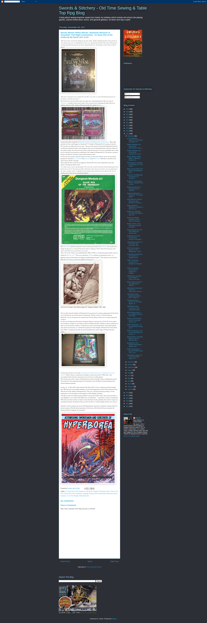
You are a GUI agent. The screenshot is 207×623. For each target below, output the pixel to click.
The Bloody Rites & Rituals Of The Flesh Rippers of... (134, 301)
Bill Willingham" (89, 259)
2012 (127, 403)
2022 (127, 120)
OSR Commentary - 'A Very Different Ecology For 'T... (135, 326)
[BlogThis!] (87, 488)
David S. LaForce (69, 259)
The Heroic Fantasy (85, 142)
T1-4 (68, 496)
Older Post (114, 561)
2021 (127, 122)
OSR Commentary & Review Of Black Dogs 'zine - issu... (135, 350)
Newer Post (65, 561)
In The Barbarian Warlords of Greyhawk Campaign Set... (135, 140)
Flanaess (104, 246)
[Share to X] (89, 488)
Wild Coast (96, 158)
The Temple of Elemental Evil (80, 496)
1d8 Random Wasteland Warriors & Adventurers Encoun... (135, 289)
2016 (127, 393)
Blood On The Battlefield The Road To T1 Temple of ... (134, 176)
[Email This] (85, 488)
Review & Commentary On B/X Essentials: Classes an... (134, 320)
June (129, 375)
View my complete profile (131, 436)
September (131, 367)
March (130, 384)
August (130, 370)
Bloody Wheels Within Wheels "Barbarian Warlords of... (134, 158)
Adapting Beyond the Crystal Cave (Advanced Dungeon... (135, 237)
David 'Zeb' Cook (69, 493)
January (130, 389)
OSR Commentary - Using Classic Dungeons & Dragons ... (134, 262)
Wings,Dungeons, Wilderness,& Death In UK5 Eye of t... (135, 207)
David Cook (70, 255)
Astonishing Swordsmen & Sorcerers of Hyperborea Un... (134, 255)
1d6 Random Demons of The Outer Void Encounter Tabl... (134, 243)
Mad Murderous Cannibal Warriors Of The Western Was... (135, 338)
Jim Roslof (77, 259)
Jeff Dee (91, 255)
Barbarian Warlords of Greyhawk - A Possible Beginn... (135, 194)
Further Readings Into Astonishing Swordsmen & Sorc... (134, 152)
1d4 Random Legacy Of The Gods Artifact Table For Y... (134, 356)
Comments (129, 97)
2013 (127, 401)
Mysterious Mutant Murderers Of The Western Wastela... (134, 219)
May (129, 378)
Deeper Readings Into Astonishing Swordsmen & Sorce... (135, 146)
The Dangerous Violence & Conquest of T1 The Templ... (135, 164)
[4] (99, 257)
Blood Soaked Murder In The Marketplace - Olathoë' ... (134, 283)
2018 (127, 131)
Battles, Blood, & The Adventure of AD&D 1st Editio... (134, 225)
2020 (127, 125)
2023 (127, 117)
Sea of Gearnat (77, 158)
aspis (112, 255)
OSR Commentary (100, 493)
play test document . (104, 142)
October (130, 364)
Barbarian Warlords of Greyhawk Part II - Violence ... (134, 188)
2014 (127, 398)
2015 (127, 395)
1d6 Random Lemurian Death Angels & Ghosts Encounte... (134, 277)
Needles (138, 418)
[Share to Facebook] (91, 488)
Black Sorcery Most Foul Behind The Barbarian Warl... (135, 170)
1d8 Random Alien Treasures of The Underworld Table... (134, 308)
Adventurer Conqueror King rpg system (97, 491)
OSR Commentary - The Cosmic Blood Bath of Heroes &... (134, 332)
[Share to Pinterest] (93, 488)
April (129, 381)
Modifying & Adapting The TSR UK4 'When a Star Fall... (135, 213)
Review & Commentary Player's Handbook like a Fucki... (135, 182)
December (131, 136)
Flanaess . (99, 105)
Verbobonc (64, 103)
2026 (127, 109)
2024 (127, 114)
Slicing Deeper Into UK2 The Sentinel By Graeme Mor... (134, 231)
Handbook (94, 142)
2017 (127, 133)
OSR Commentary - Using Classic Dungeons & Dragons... (133, 270)
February (131, 386)
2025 (127, 112)
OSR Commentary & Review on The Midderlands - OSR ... (134, 249)
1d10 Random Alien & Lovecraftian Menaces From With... (135, 314)
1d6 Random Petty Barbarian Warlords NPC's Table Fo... (134, 295)
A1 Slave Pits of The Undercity (75, 491)
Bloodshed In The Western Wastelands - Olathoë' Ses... (135, 344)
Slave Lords (66, 246)
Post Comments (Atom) (93, 567)
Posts (128, 94)
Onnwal (87, 158)
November (131, 362)
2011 (127, 406)
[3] (75, 254)
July (129, 373)
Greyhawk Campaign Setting (84, 493)
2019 (127, 128)
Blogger (114, 619)
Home (90, 561)
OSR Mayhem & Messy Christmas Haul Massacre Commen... (134, 201)
